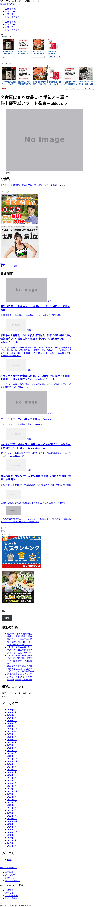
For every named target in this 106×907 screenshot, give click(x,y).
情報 (3, 263)
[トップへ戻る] (1, 903)
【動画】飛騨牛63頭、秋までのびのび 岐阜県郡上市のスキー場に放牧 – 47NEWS (20, 650)
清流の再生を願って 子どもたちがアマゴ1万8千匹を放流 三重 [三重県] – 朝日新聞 (20, 677)
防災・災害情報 (12, 881)
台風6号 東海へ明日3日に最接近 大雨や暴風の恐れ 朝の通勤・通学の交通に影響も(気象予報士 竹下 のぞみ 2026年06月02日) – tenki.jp (20, 639)
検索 (4, 611)
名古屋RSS (10, 875)
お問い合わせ (11, 878)
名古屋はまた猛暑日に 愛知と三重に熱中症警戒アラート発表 (29, 185)
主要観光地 (10, 872)
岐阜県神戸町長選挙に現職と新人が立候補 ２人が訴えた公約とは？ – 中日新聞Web (20, 669)
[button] (6, 177)
